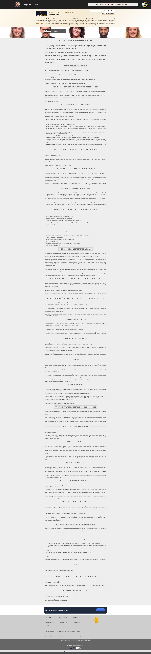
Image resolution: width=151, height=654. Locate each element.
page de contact (64, 568)
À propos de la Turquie (63, 622)
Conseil (47, 625)
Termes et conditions (75, 642)
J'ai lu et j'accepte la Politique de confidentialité (58, 610)
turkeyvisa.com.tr (70, 645)
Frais (60, 620)
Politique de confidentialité (75, 644)
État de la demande (50, 622)
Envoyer (100, 609)
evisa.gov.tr (92, 21)
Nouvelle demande (49, 620)
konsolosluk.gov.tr (39, 23)
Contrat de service (98, 55)
